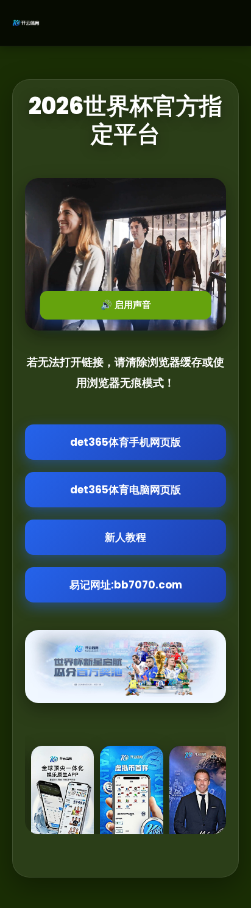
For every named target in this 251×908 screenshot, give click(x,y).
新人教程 (125, 537)
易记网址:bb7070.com (125, 584)
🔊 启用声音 (126, 304)
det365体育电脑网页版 (125, 489)
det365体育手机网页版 (125, 442)
